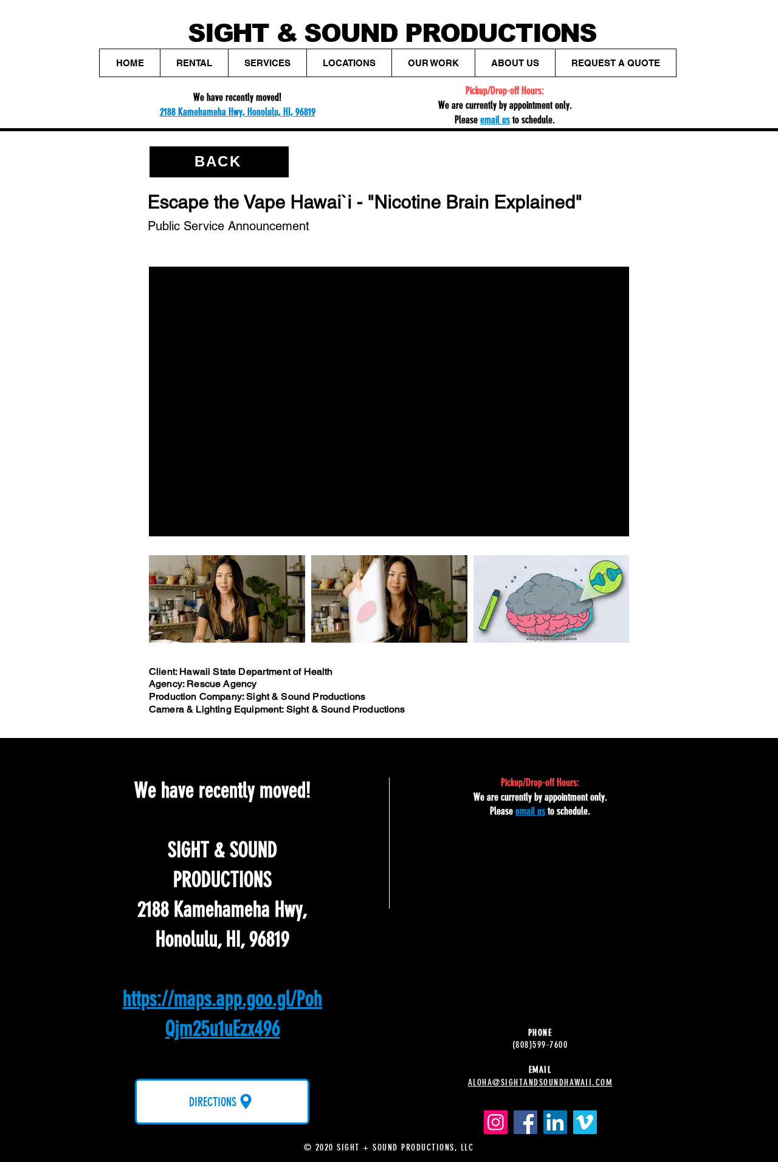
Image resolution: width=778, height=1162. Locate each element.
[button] (194, 63)
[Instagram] (496, 1122)
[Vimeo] (585, 1122)
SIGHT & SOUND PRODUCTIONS (392, 33)
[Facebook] (525, 1122)
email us (495, 120)
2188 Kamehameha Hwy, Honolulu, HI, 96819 (237, 112)
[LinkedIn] (555, 1122)
